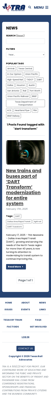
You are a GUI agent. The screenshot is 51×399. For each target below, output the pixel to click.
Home (8, 302)
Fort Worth (35, 90)
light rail (37, 221)
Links (42, 309)
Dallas (10, 85)
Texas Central (25, 68)
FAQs (38, 320)
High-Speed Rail (15, 79)
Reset (20, 35)
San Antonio (13, 90)
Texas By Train (12, 320)
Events (25, 309)
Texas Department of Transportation (25, 103)
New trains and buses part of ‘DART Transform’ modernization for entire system (23, 186)
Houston (21, 85)
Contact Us (25, 348)
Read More (14, 266)
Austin (32, 85)
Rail (24, 90)
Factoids (13, 326)
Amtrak (11, 68)
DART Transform (14, 227)
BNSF (34, 96)
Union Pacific (31, 74)
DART (39, 79)
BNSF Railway (13, 115)
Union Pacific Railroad (17, 96)
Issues (8, 309)
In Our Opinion (14, 74)
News (42, 302)
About (25, 302)
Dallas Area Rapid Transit (18, 221)
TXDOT (29, 79)
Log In (25, 337)
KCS (9, 110)
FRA (35, 110)
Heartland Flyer (22, 110)
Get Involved (38, 326)
